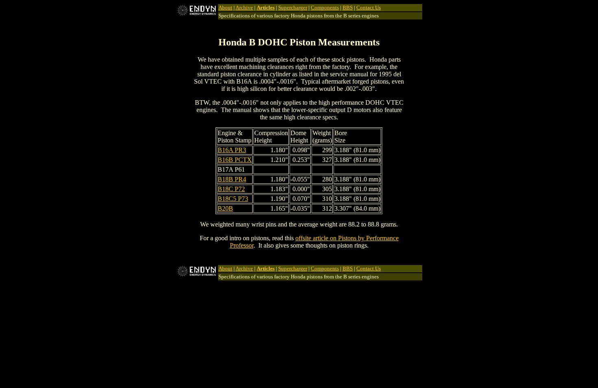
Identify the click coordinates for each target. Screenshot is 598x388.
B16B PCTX (235, 159)
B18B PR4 (232, 179)
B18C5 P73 (233, 198)
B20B (225, 208)
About (225, 7)
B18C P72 (231, 188)
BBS (348, 7)
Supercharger (292, 7)
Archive (244, 7)
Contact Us (368, 7)
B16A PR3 (232, 150)
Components (325, 7)
